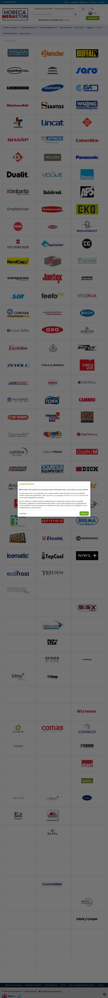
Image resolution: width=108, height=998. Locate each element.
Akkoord (84, 513)
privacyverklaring (74, 495)
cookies (55, 495)
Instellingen (23, 513)
